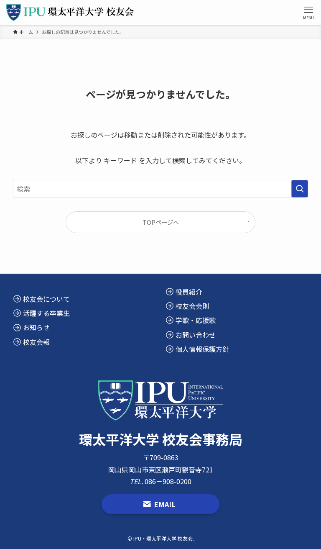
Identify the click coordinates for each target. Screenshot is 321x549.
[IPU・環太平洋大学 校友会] (70, 12)
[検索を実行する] (299, 189)
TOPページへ (161, 222)
